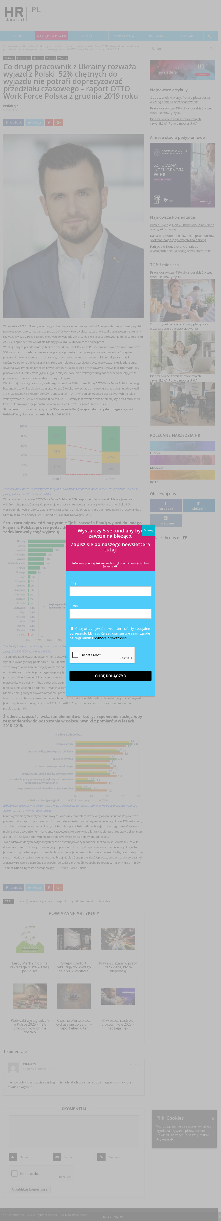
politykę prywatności (110, 638)
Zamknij (148, 530)
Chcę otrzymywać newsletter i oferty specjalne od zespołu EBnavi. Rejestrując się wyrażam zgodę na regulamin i (109, 633)
